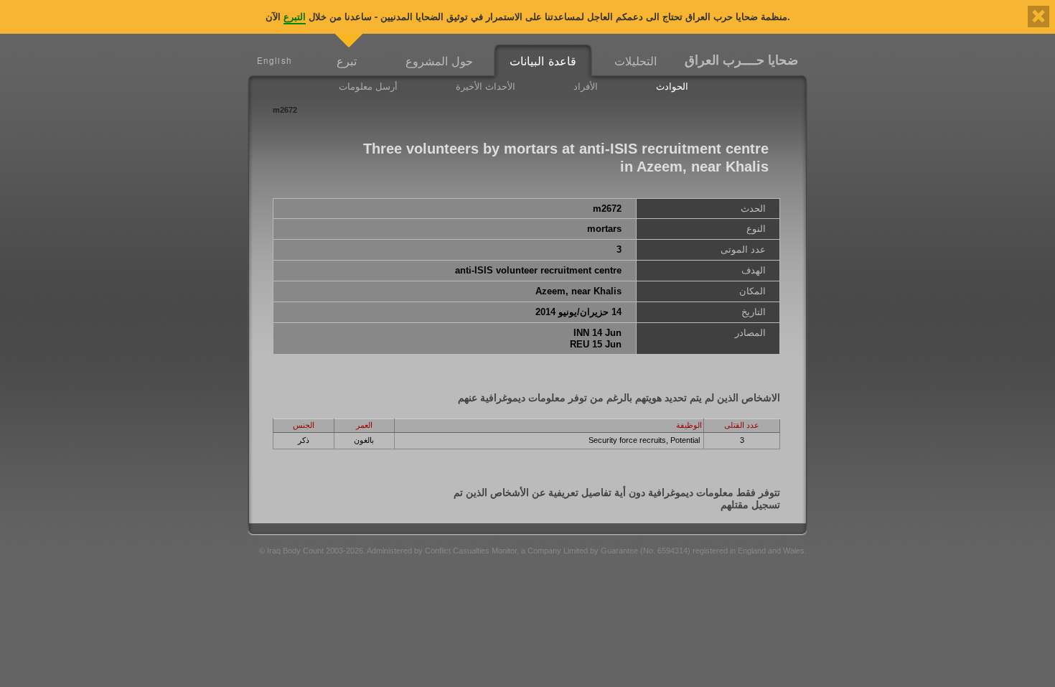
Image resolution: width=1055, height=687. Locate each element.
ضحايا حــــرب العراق (741, 59)
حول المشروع (439, 60)
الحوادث (672, 86)
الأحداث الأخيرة (485, 86)
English (274, 60)
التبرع (294, 16)
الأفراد (585, 86)
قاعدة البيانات (543, 60)
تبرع (347, 60)
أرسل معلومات (368, 86)
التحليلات (635, 60)
